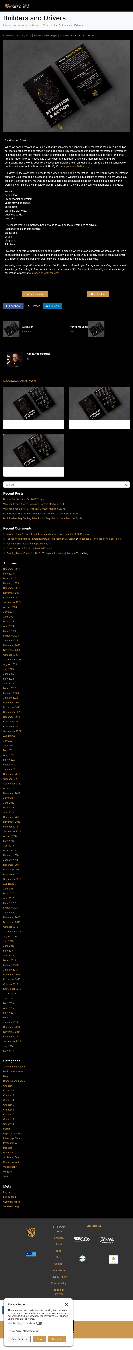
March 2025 (9, 578)
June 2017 (8, 888)
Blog (85, 553)
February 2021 (10, 764)
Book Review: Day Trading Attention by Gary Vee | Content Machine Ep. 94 (43, 513)
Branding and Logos (14, 1080)
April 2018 (8, 845)
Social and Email (11, 1157)
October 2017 (10, 874)
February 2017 (10, 907)
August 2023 (10, 664)
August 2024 (10, 607)
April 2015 (8, 1008)
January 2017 (10, 912)
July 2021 (8, 740)
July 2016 (8, 941)
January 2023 (10, 697)
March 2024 (9, 631)
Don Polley (12, 548)
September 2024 (12, 602)
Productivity (9, 1152)
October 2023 (10, 654)
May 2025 (8, 573)
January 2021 (10, 769)
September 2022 (12, 712)
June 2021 (8, 745)
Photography (10, 1143)
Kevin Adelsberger (47, 35)
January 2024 (10, 640)
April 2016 (8, 955)
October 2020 (10, 778)
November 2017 (11, 869)
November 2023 (12, 650)
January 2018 (10, 859)
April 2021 (8, 755)
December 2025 (11, 569)
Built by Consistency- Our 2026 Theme (23, 499)
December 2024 (11, 588)
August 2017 (10, 883)
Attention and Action (74, 35)
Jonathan (11, 543)
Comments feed (11, 1201)
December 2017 (11, 864)
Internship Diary (11, 1138)
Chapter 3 (8, 1095)
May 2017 (8, 893)
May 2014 (8, 1050)
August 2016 (10, 936)
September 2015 (12, 988)
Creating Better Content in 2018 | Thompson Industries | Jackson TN (42, 553)
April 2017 (8, 898)
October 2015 (10, 984)
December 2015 (11, 974)
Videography (10, 1166)
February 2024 (11, 635)
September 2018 (12, 831)
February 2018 (11, 855)
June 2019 (8, 802)
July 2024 (8, 611)
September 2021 (12, 731)
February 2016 (11, 965)
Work (6, 1176)
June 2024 (9, 616)
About (58, 1257)
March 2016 (9, 960)
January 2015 (10, 1022)
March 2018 (9, 850)
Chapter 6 (8, 1109)
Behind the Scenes (13, 1071)
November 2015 (11, 979)
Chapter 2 (8, 1090)
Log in (6, 1192)
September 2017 (12, 879)
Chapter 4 (8, 1100)
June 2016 (8, 945)
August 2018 (10, 836)
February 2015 (11, 1017)
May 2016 (8, 950)
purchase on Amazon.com (44, 273)
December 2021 (11, 716)
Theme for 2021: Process (75, 534)
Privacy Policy (59, 1276)
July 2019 (8, 797)
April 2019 (8, 812)
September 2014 (12, 1041)
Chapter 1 (91, 35)
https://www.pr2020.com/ (74, 166)
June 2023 (9, 673)
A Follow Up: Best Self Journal (37, 548)
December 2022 (11, 702)
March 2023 (9, 688)
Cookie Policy (58, 1283)
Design (7, 1128)
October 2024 (10, 597)
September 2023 (12, 659)
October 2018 (10, 826)
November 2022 (11, 707)
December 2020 (11, 774)
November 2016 (11, 922)
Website (7, 1171)
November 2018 (11, 821)
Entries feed (9, 1196)
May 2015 (8, 1003)
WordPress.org (11, 1206)
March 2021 (9, 759)
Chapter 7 (8, 1114)
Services (59, 1237)
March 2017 (9, 903)
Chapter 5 (8, 1104)
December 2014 (11, 1027)
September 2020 (12, 783)
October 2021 (10, 726)
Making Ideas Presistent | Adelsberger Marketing (32, 534)
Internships (59, 1270)
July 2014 (8, 1046)
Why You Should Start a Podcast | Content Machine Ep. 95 (34, 504)
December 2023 (11, 645)
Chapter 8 (8, 1119)
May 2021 (8, 750)
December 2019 (11, 793)
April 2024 (8, 626)
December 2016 (11, 917)
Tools (59, 1244)
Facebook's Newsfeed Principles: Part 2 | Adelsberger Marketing (40, 538)
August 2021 (10, 735)
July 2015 (8, 998)
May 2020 (8, 788)
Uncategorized (11, 1162)
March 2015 (9, 1012)
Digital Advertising (13, 1133)
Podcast (7, 1147)
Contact (58, 1263)
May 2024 (8, 621)
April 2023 (8, 683)
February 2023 (11, 693)
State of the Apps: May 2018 (35, 543)
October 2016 (10, 926)
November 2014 (11, 1031)
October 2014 (10, 1036)
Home (58, 1231)
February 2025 (11, 583)
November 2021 (11, 721)
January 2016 (10, 969)
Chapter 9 (8, 1124)
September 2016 (12, 931)
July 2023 (8, 669)
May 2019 (8, 807)
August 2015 (10, 993)
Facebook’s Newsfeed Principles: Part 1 (100, 538)
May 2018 (8, 840)
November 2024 (12, 592)
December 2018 (11, 817)
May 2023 (8, 678)
